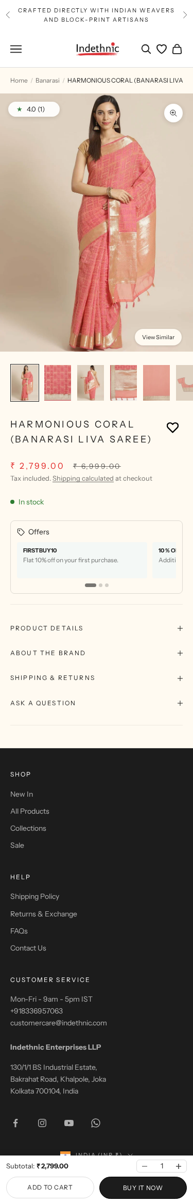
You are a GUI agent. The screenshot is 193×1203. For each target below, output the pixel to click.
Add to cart (50, 1187)
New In (21, 794)
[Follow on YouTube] (69, 1123)
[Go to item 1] (24, 383)
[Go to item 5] (156, 383)
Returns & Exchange (43, 914)
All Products (29, 811)
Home (19, 80)
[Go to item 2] (57, 383)
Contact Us (28, 948)
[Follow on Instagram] (42, 1123)
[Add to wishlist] (173, 427)
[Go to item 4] (123, 383)
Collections (28, 828)
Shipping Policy (34, 896)
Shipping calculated (83, 478)
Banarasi (48, 80)
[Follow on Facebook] (15, 1123)
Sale (17, 845)
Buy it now (143, 1188)
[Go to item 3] (90, 383)
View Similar (158, 337)
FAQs (19, 931)
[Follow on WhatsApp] (96, 1123)
